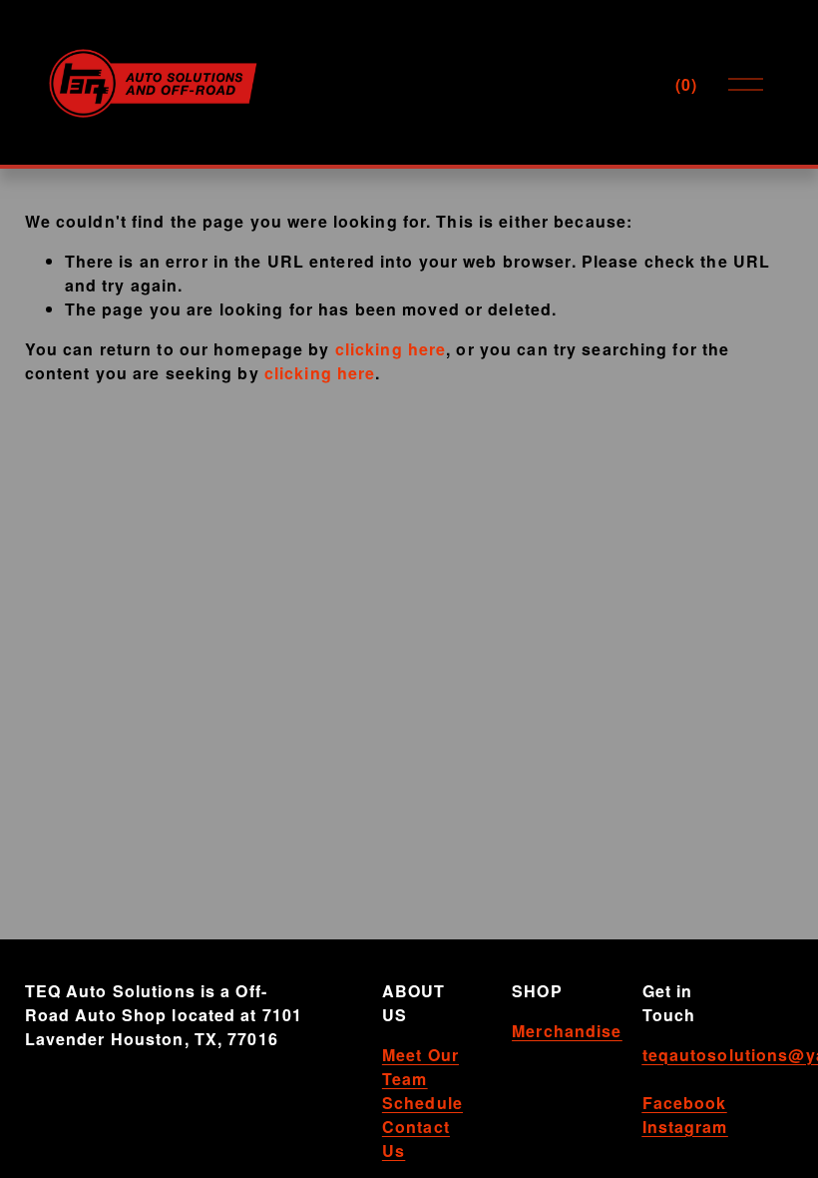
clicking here (391, 348)
